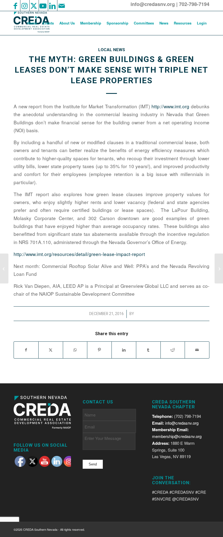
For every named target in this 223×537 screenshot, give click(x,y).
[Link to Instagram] (24, 5)
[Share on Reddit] (173, 350)
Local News (111, 49)
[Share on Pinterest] (99, 350)
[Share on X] (51, 350)
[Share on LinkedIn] (124, 350)
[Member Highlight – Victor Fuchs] (4, 268)
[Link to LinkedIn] (52, 5)
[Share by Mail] (197, 350)
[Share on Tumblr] (148, 350)
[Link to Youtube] (43, 5)
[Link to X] (34, 5)
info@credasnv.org (153, 4)
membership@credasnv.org (177, 436)
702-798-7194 (194, 4)
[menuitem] (32, 23)
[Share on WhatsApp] (75, 350)
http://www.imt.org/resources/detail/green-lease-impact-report (79, 254)
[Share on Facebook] (26, 350)
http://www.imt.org (170, 106)
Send (93, 464)
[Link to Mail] (61, 5)
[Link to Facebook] (15, 5)
